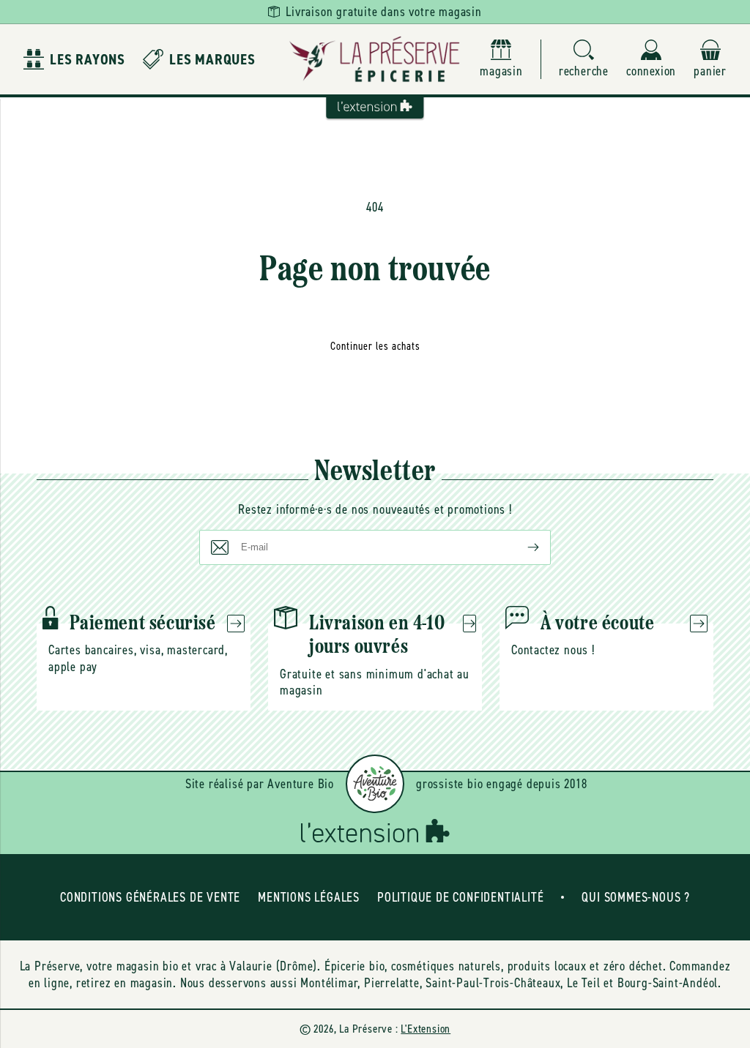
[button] (584, 60)
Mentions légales (309, 897)
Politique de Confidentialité (460, 897)
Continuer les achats (375, 346)
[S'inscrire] (521, 547)
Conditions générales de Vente (150, 897)
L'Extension (425, 1028)
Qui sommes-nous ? (636, 897)
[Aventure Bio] (375, 784)
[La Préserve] (375, 59)
